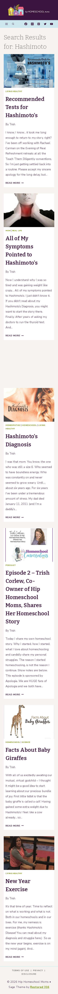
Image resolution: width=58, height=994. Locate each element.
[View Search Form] (13, 24)
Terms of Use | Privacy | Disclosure (29, 972)
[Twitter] (45, 24)
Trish (12, 124)
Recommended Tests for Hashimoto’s (25, 107)
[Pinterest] (38, 24)
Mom (8, 230)
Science (26, 742)
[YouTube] (51, 24)
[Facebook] (26, 24)
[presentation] (29, 71)
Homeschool (29, 425)
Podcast (11, 565)
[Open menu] (6, 23)
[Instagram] (32, 24)
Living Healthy (14, 91)
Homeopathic (13, 425)
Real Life (17, 230)
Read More (15, 182)
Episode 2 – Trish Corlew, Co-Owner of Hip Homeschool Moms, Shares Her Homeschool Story (28, 597)
